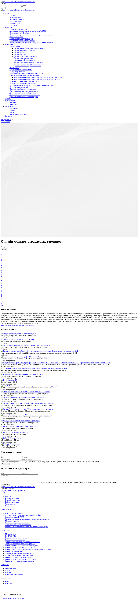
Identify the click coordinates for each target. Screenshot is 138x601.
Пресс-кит (13, 104)
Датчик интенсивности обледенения (22, 93)
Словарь (8, 99)
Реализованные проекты (18, 29)
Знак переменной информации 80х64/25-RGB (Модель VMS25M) (38, 77)
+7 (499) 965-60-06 (8, 491)
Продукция (9, 44)
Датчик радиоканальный (18, 87)
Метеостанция (14, 46)
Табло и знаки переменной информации (24, 75)
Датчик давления (20, 54)
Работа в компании (16, 21)
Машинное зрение (16, 37)
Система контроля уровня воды (21, 39)
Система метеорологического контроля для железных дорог (31, 35)
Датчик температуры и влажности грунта (24, 95)
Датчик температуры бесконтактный (23, 83)
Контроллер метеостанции (19, 72)
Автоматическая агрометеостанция (22, 41)
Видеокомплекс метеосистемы (20, 70)
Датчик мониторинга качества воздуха (23, 97)
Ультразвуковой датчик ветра (24, 60)
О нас (7, 14)
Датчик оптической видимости (25, 56)
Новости (12, 102)
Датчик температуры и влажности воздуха (29, 48)
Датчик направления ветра (24, 58)
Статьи (12, 110)
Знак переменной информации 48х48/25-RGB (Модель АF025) (37, 79)
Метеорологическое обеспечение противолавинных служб (31, 43)
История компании (16, 17)
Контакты (13, 25)
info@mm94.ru (6, 120)
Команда (12, 15)
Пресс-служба (10, 101)
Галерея (12, 112)
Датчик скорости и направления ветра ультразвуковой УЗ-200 (32, 85)
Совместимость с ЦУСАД (19, 33)
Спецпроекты (14, 23)
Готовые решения (7, 509)
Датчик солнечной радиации (24, 50)
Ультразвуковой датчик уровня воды (22, 89)
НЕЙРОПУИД (14, 68)
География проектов (16, 19)
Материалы (9, 106)
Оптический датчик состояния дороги (23, 91)
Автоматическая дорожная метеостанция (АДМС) (27, 31)
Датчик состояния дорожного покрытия (28, 62)
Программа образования (18, 114)
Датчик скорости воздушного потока (27, 66)
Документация (14, 108)
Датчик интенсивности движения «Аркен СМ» (26, 73)
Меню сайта (5, 122)
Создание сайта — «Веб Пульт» (12, 598)
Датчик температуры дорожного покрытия (29, 64)
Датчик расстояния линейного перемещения (25, 81)
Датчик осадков (19, 52)
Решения (8, 27)
